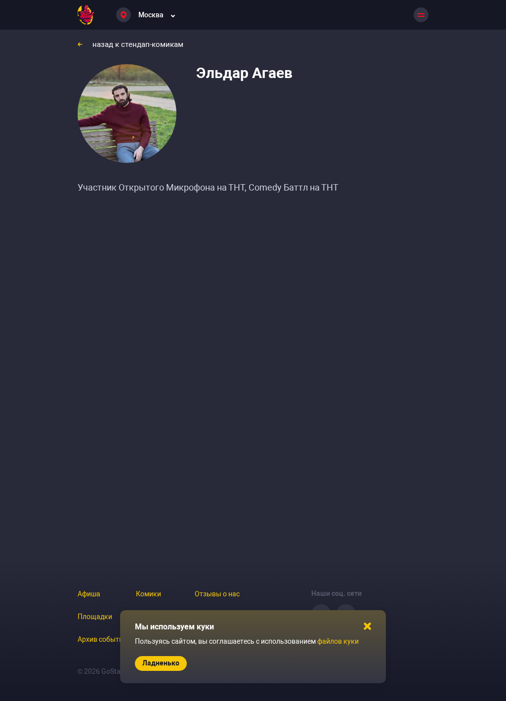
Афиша (89, 594)
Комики (148, 594)
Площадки (95, 617)
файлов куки (338, 641)
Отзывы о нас (217, 594)
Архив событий (102, 639)
